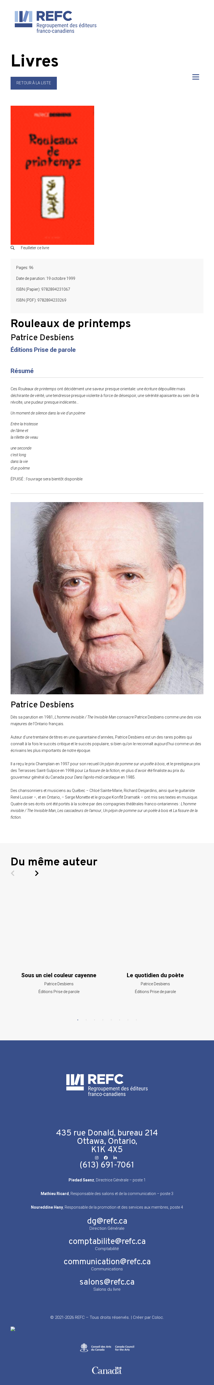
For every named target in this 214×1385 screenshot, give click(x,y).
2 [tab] (86, 1020)
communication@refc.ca (107, 1262)
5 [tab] (111, 1020)
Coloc (157, 1317)
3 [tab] (94, 1020)
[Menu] (195, 77)
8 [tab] (136, 1020)
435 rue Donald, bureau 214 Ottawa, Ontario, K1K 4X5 (107, 1141)
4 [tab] (103, 1020)
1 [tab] (78, 1020)
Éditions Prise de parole (43, 349)
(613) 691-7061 (107, 1165)
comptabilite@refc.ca (107, 1242)
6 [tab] (119, 1020)
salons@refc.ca (107, 1282)
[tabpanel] (59, 941)
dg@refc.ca (107, 1221)
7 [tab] (128, 1020)
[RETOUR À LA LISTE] (34, 88)
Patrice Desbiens (42, 338)
